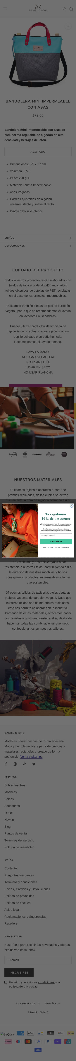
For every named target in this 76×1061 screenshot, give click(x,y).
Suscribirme (56, 541)
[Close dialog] (71, 506)
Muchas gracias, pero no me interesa (56, 547)
